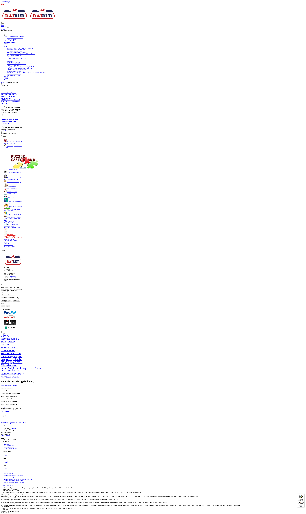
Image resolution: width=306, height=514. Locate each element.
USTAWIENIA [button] (5, 509)
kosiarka (21, 368)
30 (12, 410)
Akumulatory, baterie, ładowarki (15, 38)
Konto (2, 25)
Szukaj (5, 468)
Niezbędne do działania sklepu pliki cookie (13, 495)
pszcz (28, 368)
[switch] (300, 506)
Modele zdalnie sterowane (13, 62)
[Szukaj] (1, 22)
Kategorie (3, 136)
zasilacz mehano (15, 377)
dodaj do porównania (6, 432)
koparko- (12, 365)
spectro (5, 338)
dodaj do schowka (5, 434)
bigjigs (10, 362)
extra (3, 368)
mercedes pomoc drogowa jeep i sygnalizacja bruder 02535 (11, 358)
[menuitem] (62, 37)
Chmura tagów (4, 333)
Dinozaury (7, 373)
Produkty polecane (8, 245)
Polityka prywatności (9, 445)
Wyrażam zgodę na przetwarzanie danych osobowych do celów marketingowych (9, 298)
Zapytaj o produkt (5, 435)
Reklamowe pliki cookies (7, 504)
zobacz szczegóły (5, 411)
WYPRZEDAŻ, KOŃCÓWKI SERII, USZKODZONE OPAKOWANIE (26, 72)
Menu (2, 23)
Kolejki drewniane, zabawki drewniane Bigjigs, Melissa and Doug (23, 67)
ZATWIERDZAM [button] (5, 507)
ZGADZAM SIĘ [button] (5, 512)
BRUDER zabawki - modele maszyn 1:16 (17, 69)
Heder (5, 365)
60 (13, 410)
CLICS (9, 59)
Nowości (6, 242)
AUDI (34, 368)
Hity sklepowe (4, 85)
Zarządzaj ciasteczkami (7, 485)
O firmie (6, 454)
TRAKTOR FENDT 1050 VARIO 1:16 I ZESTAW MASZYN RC (9, 121)
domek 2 (8, 377)
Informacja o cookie (9, 447)
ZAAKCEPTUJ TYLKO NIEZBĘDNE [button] (11, 511)
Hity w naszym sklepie (9, 246)
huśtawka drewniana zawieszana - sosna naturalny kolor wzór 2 (11, 375)
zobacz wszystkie (5, 130)
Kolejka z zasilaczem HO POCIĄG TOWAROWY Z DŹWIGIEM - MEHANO (10, 346)
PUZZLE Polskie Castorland (14, 51)
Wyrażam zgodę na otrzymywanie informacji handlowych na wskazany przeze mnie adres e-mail (11, 302)
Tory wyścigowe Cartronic (13, 75)
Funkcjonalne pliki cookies (7, 498)
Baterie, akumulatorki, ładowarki (15, 71)
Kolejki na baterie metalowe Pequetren (16, 52)
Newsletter (3, 285)
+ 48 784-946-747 (5, 1)
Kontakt (3, 250)
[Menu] (303, 495)
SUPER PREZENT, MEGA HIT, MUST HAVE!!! (20, 48)
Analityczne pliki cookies (7, 501)
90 (15, 410)
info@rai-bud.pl (5, 2)
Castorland (13, 428)
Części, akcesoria (11, 39)
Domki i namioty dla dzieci (14, 74)
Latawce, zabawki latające (13, 65)
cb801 (9, 368)
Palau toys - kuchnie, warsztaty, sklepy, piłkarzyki (19, 68)
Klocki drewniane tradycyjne (14, 55)
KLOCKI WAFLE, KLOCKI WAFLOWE (18, 58)
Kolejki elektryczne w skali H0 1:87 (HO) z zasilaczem (21, 54)
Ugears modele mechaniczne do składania (17, 56)
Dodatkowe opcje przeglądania (8, 133)
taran (19, 373)
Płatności (6, 462)
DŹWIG (5, 335)
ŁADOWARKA (14, 373)
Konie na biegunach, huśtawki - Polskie (17, 49)
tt (14, 362)
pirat (14, 368)
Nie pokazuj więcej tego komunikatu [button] (10, 489)
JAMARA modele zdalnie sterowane (16, 64)
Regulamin (6, 444)
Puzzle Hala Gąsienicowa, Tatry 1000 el (13, 423)
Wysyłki (6, 461)
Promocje (6, 243)
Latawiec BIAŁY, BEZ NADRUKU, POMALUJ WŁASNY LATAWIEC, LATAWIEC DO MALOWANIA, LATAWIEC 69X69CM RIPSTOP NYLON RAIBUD (10, 98)
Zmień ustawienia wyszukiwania (9, 385)
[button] (2, 4)
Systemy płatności (5, 309)
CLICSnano (10, 61)
